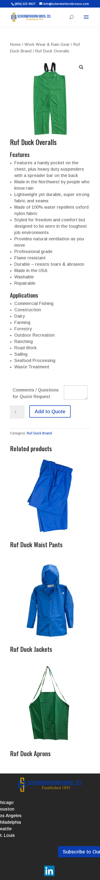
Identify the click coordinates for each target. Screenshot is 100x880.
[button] (81, 67)
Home (15, 44)
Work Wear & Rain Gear (47, 44)
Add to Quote (50, 411)
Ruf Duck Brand (39, 433)
